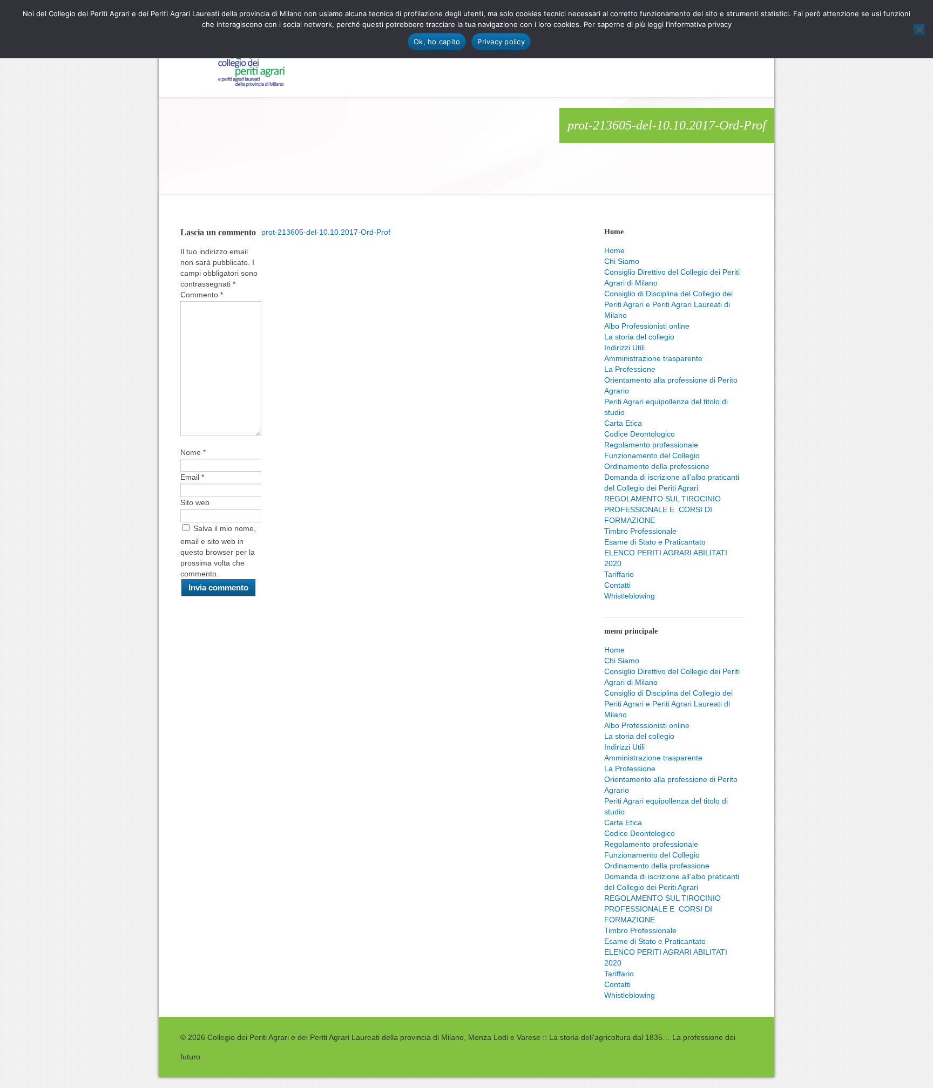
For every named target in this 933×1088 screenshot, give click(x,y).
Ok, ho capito (437, 41)
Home (614, 250)
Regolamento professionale (651, 444)
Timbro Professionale (640, 531)
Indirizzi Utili (624, 347)
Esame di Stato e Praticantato (655, 542)
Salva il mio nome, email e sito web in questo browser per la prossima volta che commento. (218, 551)
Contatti (617, 585)
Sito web (194, 502)
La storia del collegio (639, 336)
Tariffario (619, 574)
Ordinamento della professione (656, 466)
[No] (919, 30)
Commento (201, 294)
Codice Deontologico (639, 434)
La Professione (629, 369)
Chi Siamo (621, 261)
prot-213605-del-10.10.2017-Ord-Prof (325, 232)
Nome (193, 452)
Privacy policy (501, 41)
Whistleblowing (629, 595)
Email (192, 477)
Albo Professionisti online (646, 326)
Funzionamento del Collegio (652, 455)
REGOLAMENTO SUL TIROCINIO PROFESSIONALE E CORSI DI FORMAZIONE (662, 509)
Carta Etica (623, 423)
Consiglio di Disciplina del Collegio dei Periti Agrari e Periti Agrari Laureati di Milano (668, 304)
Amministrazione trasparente (653, 358)
